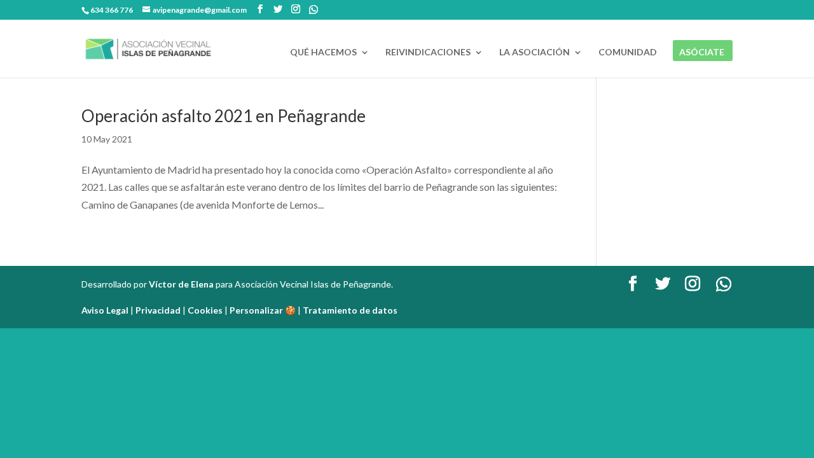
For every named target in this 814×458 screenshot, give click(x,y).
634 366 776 (111, 10)
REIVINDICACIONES (428, 52)
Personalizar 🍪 (263, 310)
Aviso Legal (104, 310)
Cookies (205, 310)
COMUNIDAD (627, 52)
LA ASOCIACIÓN (534, 52)
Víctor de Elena (181, 284)
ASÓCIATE (701, 52)
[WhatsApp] (313, 9)
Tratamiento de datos (350, 310)
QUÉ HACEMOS (323, 52)
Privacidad (158, 310)
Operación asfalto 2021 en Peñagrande (223, 116)
